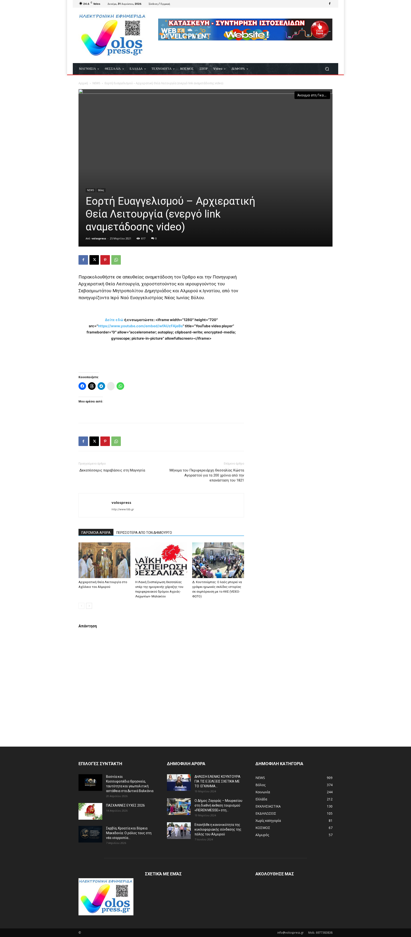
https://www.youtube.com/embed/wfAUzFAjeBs (140, 326)
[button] (327, 68)
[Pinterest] (105, 260)
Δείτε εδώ (114, 319)
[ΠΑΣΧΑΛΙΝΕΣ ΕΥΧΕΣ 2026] (90, 811)
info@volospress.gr (290, 933)
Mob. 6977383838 (320, 933)
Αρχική (83, 83)
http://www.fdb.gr (123, 509)
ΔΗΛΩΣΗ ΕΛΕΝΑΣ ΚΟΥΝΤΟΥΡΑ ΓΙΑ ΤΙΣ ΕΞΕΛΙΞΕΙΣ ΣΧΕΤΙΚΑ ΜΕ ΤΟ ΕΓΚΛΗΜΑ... (217, 781)
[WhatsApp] (116, 260)
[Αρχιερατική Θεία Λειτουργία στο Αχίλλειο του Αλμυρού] (104, 560)
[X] (94, 260)
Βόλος (101, 190)
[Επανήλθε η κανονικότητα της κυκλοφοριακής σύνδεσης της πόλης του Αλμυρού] (179, 830)
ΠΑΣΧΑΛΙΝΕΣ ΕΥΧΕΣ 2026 (125, 805)
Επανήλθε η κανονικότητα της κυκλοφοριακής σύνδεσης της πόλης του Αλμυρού (218, 829)
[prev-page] (81, 606)
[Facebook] (330, 4)
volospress (99, 238)
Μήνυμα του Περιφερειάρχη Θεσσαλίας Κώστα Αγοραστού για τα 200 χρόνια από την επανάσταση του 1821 (206, 475)
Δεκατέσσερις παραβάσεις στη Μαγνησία (111, 470)
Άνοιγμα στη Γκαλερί (313, 95)
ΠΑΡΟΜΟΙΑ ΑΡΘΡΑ (96, 533)
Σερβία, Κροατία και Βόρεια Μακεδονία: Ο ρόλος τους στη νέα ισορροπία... (129, 833)
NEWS (96, 83)
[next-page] (89, 606)
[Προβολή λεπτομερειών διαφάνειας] (245, 29)
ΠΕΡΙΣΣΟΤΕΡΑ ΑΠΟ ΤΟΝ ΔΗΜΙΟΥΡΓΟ (144, 533)
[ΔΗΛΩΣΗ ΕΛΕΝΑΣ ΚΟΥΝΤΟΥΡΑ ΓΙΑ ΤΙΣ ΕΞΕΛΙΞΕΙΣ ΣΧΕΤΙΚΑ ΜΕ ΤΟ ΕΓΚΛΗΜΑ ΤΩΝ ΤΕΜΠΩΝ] (179, 782)
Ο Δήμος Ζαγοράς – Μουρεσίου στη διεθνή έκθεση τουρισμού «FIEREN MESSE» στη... (218, 805)
